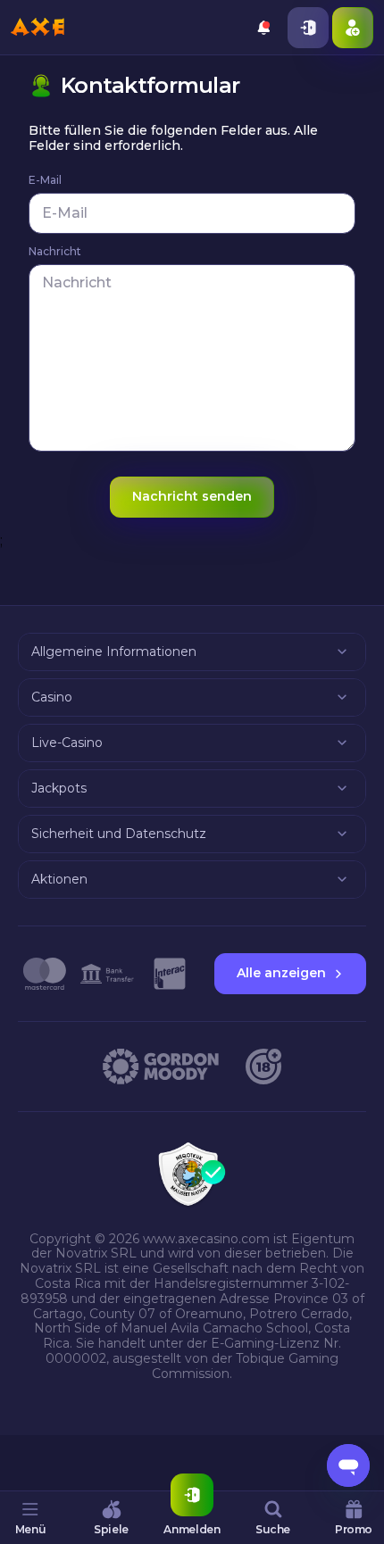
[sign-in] (308, 27)
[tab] (30, 1517)
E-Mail (45, 180)
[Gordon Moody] (161, 1066)
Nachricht (55, 251)
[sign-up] (352, 27)
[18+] (263, 1066)
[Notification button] (263, 27)
